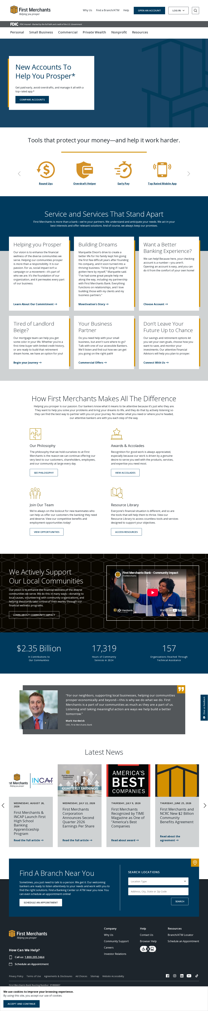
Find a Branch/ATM (107, 10)
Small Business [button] (41, 32)
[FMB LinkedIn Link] (181, 976)
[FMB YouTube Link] (189, 976)
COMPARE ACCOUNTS (32, 99)
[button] (35, 304)
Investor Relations (115, 954)
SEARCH (179, 901)
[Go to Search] (195, 10)
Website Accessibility (113, 976)
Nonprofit (119, 32)
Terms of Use (33, 976)
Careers (109, 947)
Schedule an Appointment (32, 964)
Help (126, 10)
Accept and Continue (21, 1003)
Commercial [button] (68, 32)
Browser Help (148, 941)
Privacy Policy (16, 976)
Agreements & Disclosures (58, 976)
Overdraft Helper (84, 183)
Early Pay (123, 183)
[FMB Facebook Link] (167, 976)
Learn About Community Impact (34, 614)
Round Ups (46, 183)
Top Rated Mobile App (162, 183)
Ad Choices (81, 976)
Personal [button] (17, 32)
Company (110, 928)
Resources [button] (140, 32)
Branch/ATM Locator (180, 935)
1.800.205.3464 (34, 957)
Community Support (116, 941)
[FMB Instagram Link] (174, 976)
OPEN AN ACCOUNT (149, 10)
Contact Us (146, 935)
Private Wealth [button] (94, 32)
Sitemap (95, 976)
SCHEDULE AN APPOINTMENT (41, 902)
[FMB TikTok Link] (197, 976)
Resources (175, 928)
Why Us (87, 10)
